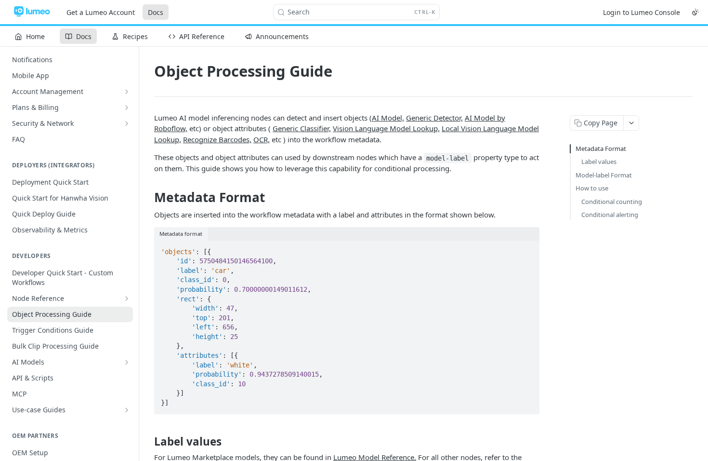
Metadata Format (601, 148)
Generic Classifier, (302, 128)
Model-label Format (604, 175)
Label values (598, 161)
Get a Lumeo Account (100, 12)
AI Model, (388, 117)
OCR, (261, 139)
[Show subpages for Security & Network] (127, 123)
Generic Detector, (434, 117)
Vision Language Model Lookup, (386, 128)
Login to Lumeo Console (641, 12)
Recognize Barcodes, (217, 139)
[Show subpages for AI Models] (127, 362)
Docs (155, 12)
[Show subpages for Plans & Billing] (127, 107)
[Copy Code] (528, 249)
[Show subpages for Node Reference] (127, 298)
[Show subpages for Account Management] (127, 91)
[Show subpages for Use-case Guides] (127, 410)
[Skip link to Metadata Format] (148, 198)
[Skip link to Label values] (148, 442)
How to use (592, 188)
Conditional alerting (609, 214)
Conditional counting (611, 201)
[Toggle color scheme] (695, 12)
